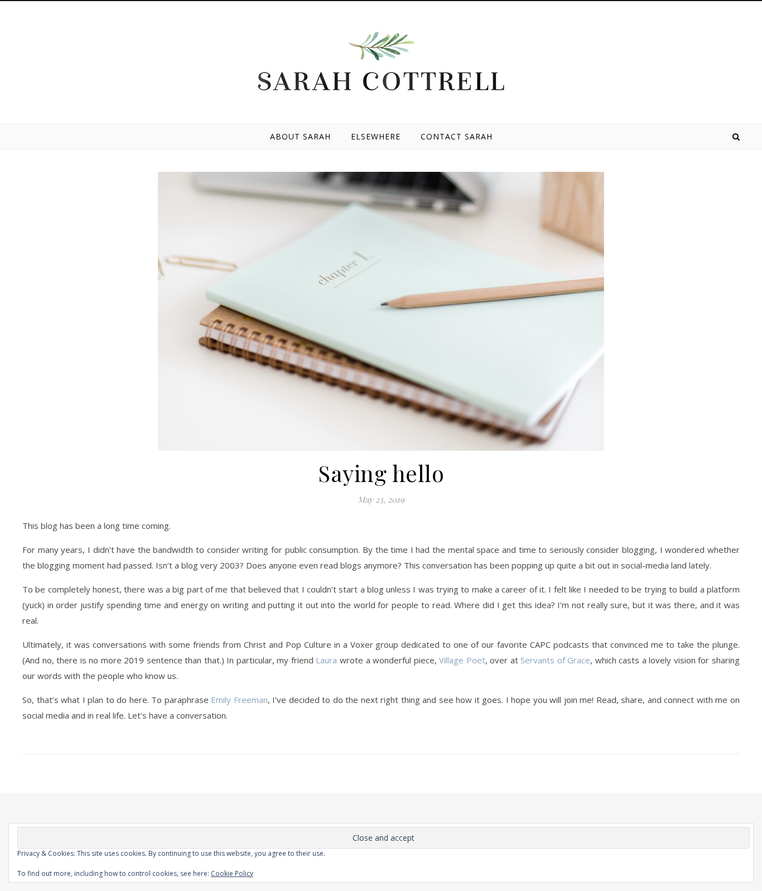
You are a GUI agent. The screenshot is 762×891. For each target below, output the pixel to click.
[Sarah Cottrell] (381, 61)
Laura (326, 660)
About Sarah (300, 136)
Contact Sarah (457, 136)
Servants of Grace (555, 660)
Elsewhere (376, 136)
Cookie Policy (232, 873)
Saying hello (381, 473)
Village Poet (462, 660)
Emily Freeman (239, 699)
